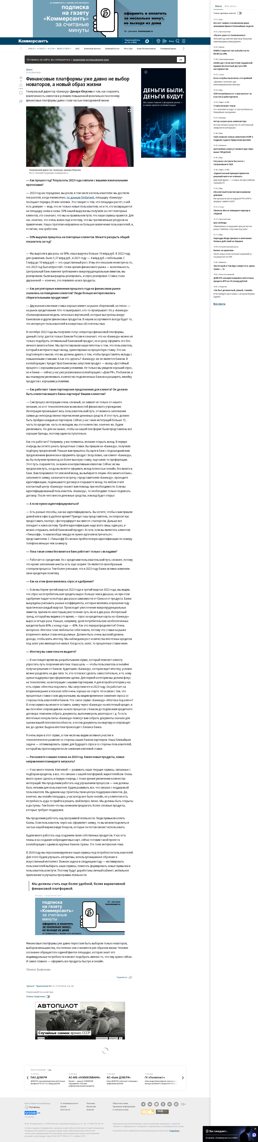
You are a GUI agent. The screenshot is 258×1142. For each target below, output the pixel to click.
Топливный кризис (168, 48)
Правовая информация (124, 1106)
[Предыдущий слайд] (28, 1078)
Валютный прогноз (92, 48)
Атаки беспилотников (146, 48)
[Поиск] (177, 41)
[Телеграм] (143, 1104)
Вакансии (91, 1106)
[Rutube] (169, 1104)
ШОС (78, 48)
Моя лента (230, 6)
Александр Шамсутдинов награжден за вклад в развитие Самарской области (162, 1082)
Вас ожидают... (218, 1131)
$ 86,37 (32, 48)
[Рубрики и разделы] (183, 41)
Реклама (91, 1103)
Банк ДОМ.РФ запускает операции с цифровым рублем (122, 1082)
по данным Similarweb (80, 197)
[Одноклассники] (163, 1104)
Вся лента (219, 304)
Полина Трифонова (35, 996)
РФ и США (128, 48)
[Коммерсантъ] (33, 41)
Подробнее (174, 1130)
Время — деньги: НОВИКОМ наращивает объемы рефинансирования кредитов (81, 1083)
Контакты (65, 1109)
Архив (63, 1106)
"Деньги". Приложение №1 (39, 985)
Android (90, 1109)
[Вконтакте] (150, 1104)
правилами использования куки (91, 59)
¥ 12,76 (51, 48)
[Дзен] (156, 1104)
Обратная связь (120, 1103)
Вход (171, 41)
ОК (180, 59)
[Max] (176, 1104)
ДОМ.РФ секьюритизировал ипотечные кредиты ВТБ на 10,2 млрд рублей (48, 1082)
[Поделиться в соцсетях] (21, 101)
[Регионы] (158, 41)
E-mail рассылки (120, 1109)
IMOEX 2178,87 (63, 48)
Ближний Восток (112, 48)
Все (50, 1070)
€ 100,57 (41, 48)
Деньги (29, 69)
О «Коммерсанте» (69, 1103)
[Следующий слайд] (183, 1078)
